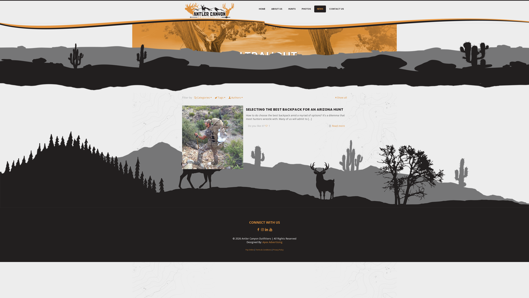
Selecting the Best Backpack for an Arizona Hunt (294, 109)
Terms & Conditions (263, 250)
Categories (203, 97)
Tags (220, 97)
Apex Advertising (272, 242)
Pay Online (250, 250)
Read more (338, 125)
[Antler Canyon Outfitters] (209, 10)
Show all (342, 97)
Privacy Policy (278, 250)
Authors (236, 97)
